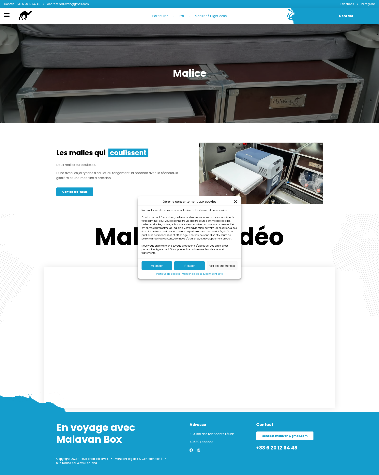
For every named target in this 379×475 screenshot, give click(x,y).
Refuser (189, 265)
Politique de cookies (168, 273)
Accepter (157, 265)
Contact (346, 16)
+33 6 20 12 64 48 (276, 447)
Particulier (160, 16)
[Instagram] (199, 450)
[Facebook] (191, 450)
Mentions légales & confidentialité (202, 273)
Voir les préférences (222, 265)
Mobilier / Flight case (211, 16)
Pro (181, 16)
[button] (235, 202)
